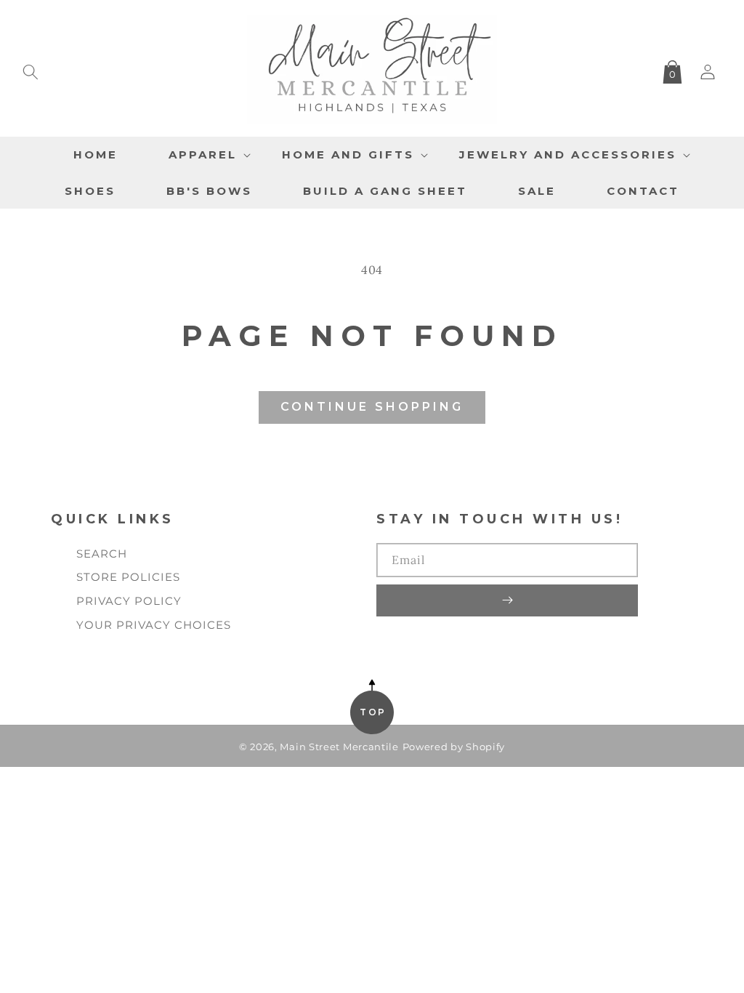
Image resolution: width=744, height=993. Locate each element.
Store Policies (128, 577)
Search (101, 553)
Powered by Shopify (454, 746)
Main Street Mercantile (339, 746)
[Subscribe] (507, 600)
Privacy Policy (129, 601)
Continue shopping (372, 407)
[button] (30, 69)
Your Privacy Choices (153, 625)
